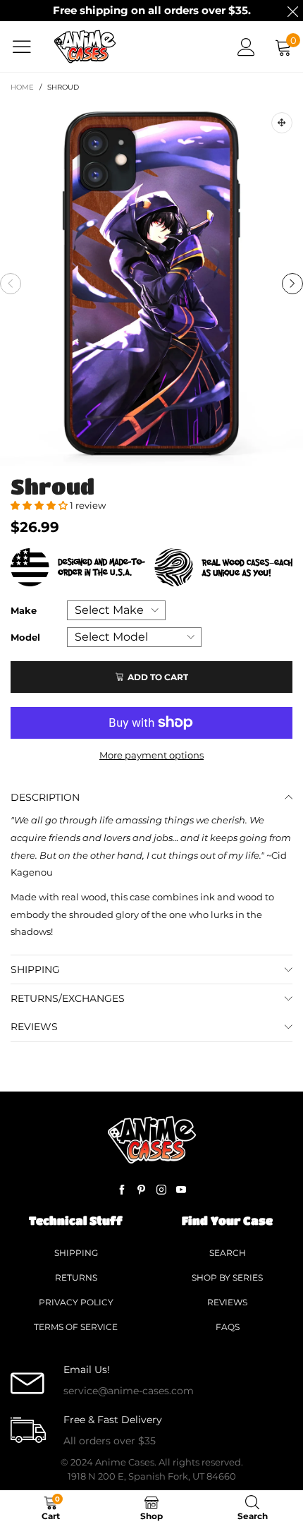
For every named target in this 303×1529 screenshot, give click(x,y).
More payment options (151, 755)
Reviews (227, 1302)
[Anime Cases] (85, 47)
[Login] (246, 47)
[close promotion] (292, 10)
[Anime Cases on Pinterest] (141, 1190)
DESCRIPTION (45, 797)
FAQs (228, 1327)
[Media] (281, 122)
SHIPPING (35, 969)
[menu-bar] (27, 46)
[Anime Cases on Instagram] (161, 1190)
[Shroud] (151, 284)
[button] (10, 283)
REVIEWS (34, 1026)
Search (227, 1252)
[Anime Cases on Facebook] (121, 1190)
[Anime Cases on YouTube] (181, 1190)
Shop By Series (227, 1277)
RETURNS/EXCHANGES (68, 998)
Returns (76, 1277)
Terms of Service (76, 1327)
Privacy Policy (76, 1302)
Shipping (76, 1252)
